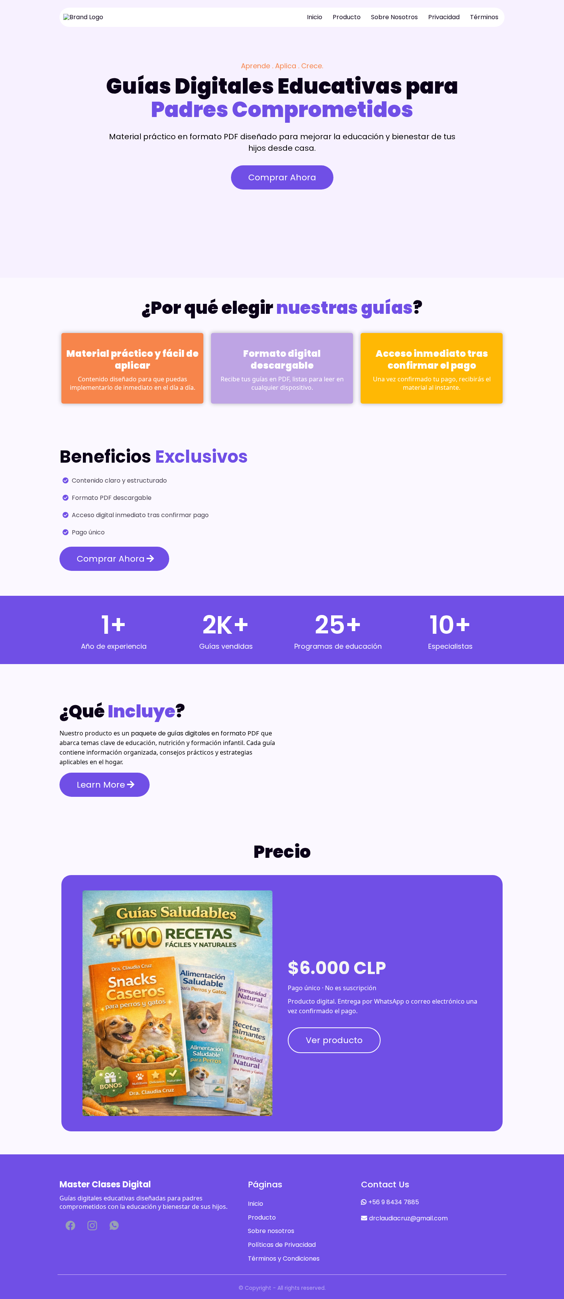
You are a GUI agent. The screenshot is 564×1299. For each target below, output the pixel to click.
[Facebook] (70, 1225)
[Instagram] (92, 1225)
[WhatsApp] (114, 1225)
